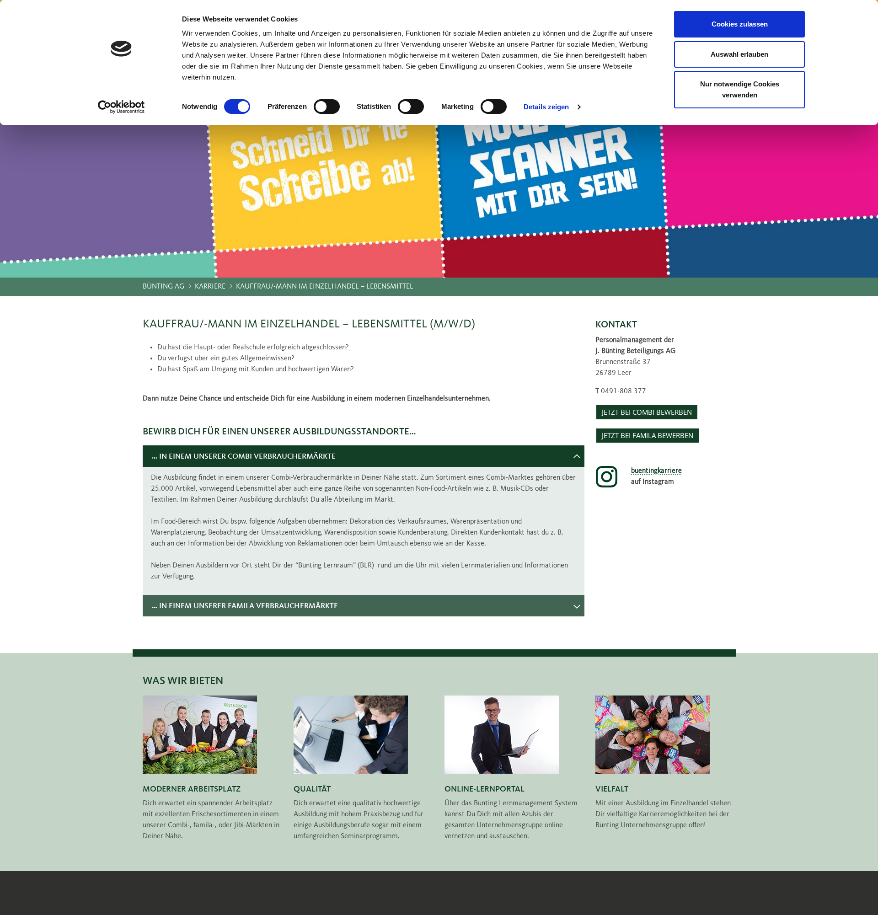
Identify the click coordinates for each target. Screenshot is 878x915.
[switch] (327, 106)
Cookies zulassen (740, 24)
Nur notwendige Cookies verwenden (739, 89)
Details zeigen (546, 107)
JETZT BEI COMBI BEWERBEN (647, 412)
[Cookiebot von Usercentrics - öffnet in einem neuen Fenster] (121, 107)
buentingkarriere (656, 471)
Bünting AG (163, 286)
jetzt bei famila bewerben (647, 435)
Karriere (210, 286)
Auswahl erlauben (739, 54)
